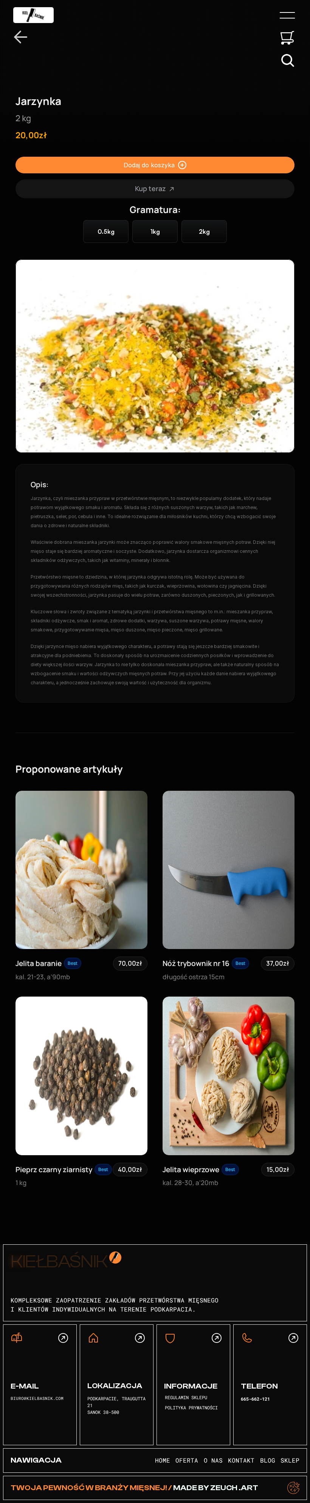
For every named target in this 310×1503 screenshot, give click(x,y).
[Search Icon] (287, 60)
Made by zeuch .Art (215, 1487)
